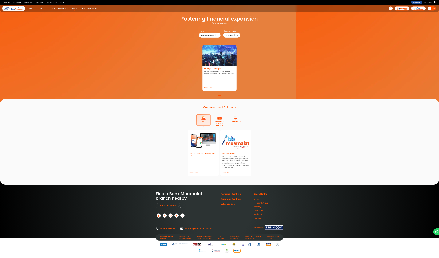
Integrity (257, 207)
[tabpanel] (219, 68)
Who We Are (228, 204)
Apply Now (416, 2)
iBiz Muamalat (228, 153)
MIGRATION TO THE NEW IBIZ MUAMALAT (202, 154)
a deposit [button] (231, 35)
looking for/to (230, 31)
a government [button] (208, 35)
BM (434, 8)
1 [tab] (219, 95)
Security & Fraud (260, 203)
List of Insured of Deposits (235, 237)
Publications (259, 210)
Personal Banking (231, 194)
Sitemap (257, 218)
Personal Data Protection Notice (185, 237)
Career (256, 199)
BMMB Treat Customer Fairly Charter (253, 237)
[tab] (203, 120)
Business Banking (231, 199)
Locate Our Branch (167, 205)
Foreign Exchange (212, 68)
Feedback (257, 214)
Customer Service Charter (166, 237)
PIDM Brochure (221, 237)
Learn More (208, 88)
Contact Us (428, 2)
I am (202, 31)
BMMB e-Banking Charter (273, 237)
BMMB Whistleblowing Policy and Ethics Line (204, 237)
